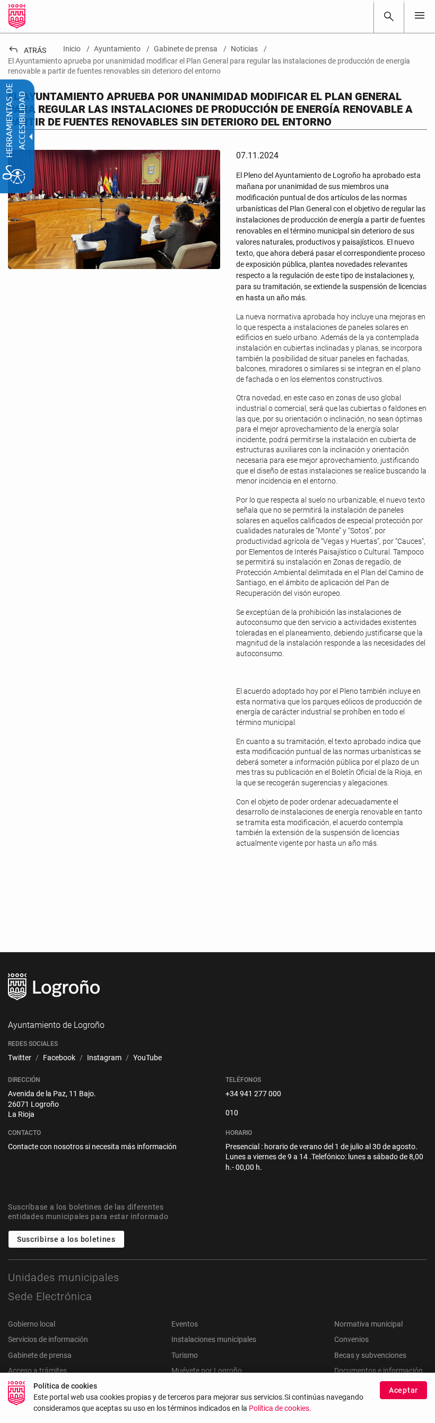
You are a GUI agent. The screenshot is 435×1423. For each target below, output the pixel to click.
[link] (388, 16)
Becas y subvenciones (370, 1355)
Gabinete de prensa (40, 1355)
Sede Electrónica (50, 1296)
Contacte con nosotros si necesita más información (92, 1146)
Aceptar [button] (403, 1390)
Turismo (184, 1355)
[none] (420, 16)
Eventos (184, 1324)
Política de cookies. (280, 1408)
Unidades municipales (63, 1277)
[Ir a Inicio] (16, 16)
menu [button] (419, 15)
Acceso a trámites (37, 1370)
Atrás (27, 50)
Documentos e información (378, 1370)
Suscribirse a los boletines (66, 1239)
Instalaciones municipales (213, 1339)
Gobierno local (31, 1324)
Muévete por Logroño (206, 1370)
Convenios (351, 1339)
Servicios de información (48, 1339)
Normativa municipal (368, 1324)
